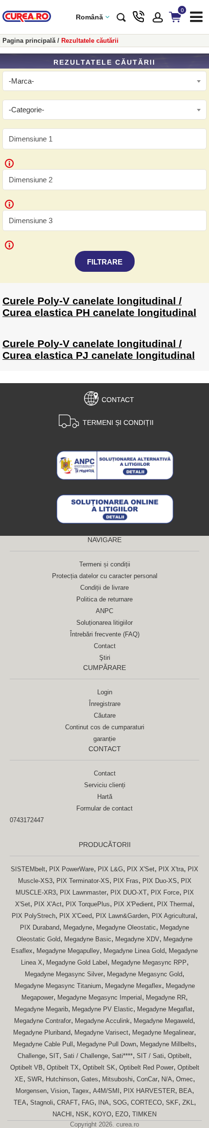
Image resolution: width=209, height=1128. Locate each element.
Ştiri (104, 657)
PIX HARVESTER (149, 1090)
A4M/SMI (106, 1090)
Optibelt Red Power (146, 1067)
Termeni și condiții (118, 422)
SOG (120, 1102)
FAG (88, 1102)
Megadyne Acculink (102, 1020)
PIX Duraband (39, 927)
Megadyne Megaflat (164, 1009)
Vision (59, 1090)
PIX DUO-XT (128, 892)
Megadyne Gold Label (76, 962)
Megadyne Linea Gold (134, 950)
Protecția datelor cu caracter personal (104, 576)
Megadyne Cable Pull (43, 1044)
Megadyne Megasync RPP (149, 962)
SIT (54, 1055)
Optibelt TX (63, 1067)
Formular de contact (104, 808)
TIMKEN (144, 1114)
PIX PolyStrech (33, 915)
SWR (34, 1079)
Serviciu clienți (104, 785)
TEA (20, 1102)
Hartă (104, 796)
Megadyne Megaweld (163, 1020)
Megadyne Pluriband (41, 1032)
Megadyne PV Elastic (102, 1009)
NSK (82, 1114)
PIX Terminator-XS (82, 880)
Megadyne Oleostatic (126, 927)
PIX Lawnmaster (83, 892)
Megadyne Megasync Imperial (99, 997)
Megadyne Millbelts (167, 1044)
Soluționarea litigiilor (104, 622)
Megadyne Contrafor (42, 1020)
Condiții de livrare (104, 587)
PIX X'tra (171, 869)
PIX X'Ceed (75, 915)
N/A (166, 1079)
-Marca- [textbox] (21, 81)
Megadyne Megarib (41, 1009)
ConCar (147, 1079)
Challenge (31, 1055)
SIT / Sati (150, 1055)
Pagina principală (28, 40)
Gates (89, 1079)
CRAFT (67, 1102)
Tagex (80, 1090)
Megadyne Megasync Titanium (58, 985)
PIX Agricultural (173, 915)
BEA (185, 1090)
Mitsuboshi (117, 1079)
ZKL (188, 1102)
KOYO (102, 1114)
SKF (172, 1102)
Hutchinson (61, 1079)
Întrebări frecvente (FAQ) (104, 634)
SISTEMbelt (28, 869)
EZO (121, 1114)
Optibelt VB (26, 1067)
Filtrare (104, 262)
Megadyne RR (166, 997)
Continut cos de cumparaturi (104, 727)
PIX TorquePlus (88, 904)
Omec (184, 1079)
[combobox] (104, 81)
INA (103, 1102)
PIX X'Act (48, 904)
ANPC (104, 611)
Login (104, 692)
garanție (104, 738)
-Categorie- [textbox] (26, 110)
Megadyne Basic (87, 939)
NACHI (62, 1114)
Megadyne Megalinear (163, 1032)
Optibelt (179, 1055)
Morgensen (31, 1090)
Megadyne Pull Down (106, 1044)
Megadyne (77, 927)
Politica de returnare (104, 599)
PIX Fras (126, 880)
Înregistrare (105, 703)
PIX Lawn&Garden (122, 915)
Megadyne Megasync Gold (144, 974)
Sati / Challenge (85, 1055)
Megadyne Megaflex (133, 985)
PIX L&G (110, 869)
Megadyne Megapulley (68, 950)
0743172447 (27, 820)
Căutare (105, 715)
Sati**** (122, 1055)
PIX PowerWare (71, 869)
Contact (118, 400)
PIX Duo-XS (159, 880)
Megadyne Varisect (101, 1032)
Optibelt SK (99, 1067)
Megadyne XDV (137, 939)
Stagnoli (41, 1102)
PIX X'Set (141, 869)
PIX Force (165, 892)
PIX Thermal (174, 904)
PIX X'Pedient (133, 904)
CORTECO (146, 1102)
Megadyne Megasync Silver (64, 974)
